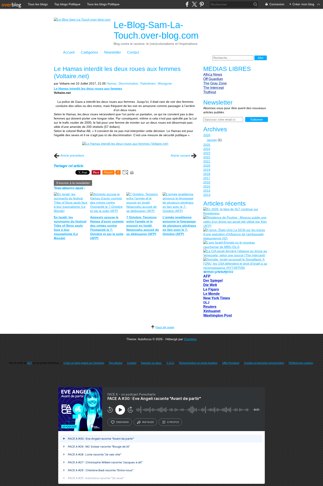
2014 (206, 190)
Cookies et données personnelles (264, 363)
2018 (206, 174)
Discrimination (128, 83)
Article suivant (180, 155)
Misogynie (165, 83)
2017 (206, 178)
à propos (173, 422)
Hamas (111, 83)
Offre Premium (230, 363)
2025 (206, 144)
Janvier (212, 140)
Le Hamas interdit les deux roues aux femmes (88, 88)
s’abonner (122, 422)
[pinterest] (201, 4)
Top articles (115, 363)
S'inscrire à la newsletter (73, 183)
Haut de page (164, 327)
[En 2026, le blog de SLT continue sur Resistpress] (235, 211)
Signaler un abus (151, 363)
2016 (206, 182)
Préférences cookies (301, 363)
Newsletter (112, 52)
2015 (206, 186)
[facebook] (187, 4)
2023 (206, 153)
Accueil (69, 52)
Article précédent (72, 155)
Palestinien (148, 83)
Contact (133, 52)
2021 (206, 161)
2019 (206, 170)
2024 (206, 149)
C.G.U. (170, 363)
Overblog (190, 339)
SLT (29, 363)
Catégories (89, 52)
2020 (206, 165)
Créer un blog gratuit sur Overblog (84, 363)
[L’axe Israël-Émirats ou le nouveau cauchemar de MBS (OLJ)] (235, 244)
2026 (206, 135)
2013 (206, 195)
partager (148, 422)
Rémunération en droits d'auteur (198, 363)
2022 (206, 157)
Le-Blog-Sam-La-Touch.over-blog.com (156, 30)
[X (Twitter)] (194, 4)
